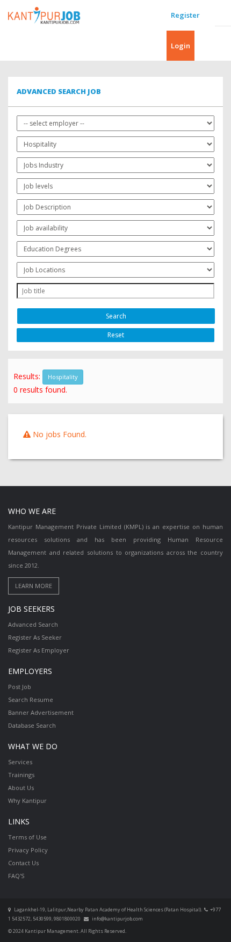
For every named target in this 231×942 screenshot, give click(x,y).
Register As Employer (38, 650)
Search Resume (30, 699)
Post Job (19, 687)
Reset (115, 334)
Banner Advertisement (41, 712)
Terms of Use (27, 837)
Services (20, 762)
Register (185, 15)
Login (180, 45)
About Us (21, 788)
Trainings (21, 775)
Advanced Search (33, 624)
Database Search (32, 725)
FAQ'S (16, 876)
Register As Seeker (35, 637)
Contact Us (23, 863)
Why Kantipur (27, 800)
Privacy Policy (28, 850)
